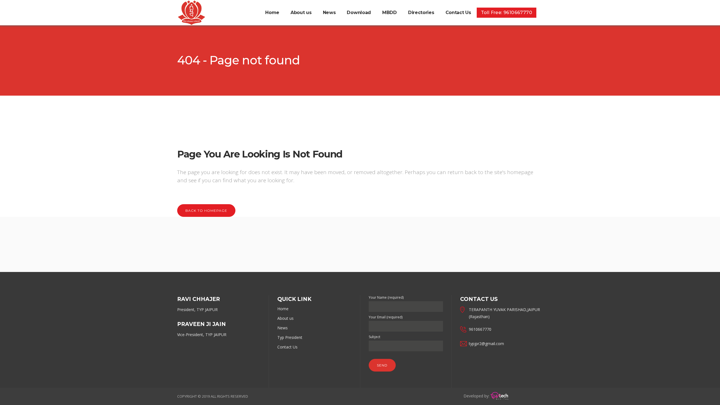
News (282, 327)
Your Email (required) (385, 317)
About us (285, 318)
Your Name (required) (386, 297)
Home (283, 308)
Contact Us (287, 347)
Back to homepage (206, 210)
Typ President (289, 337)
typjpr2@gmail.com (486, 343)
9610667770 (480, 329)
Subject (374, 336)
